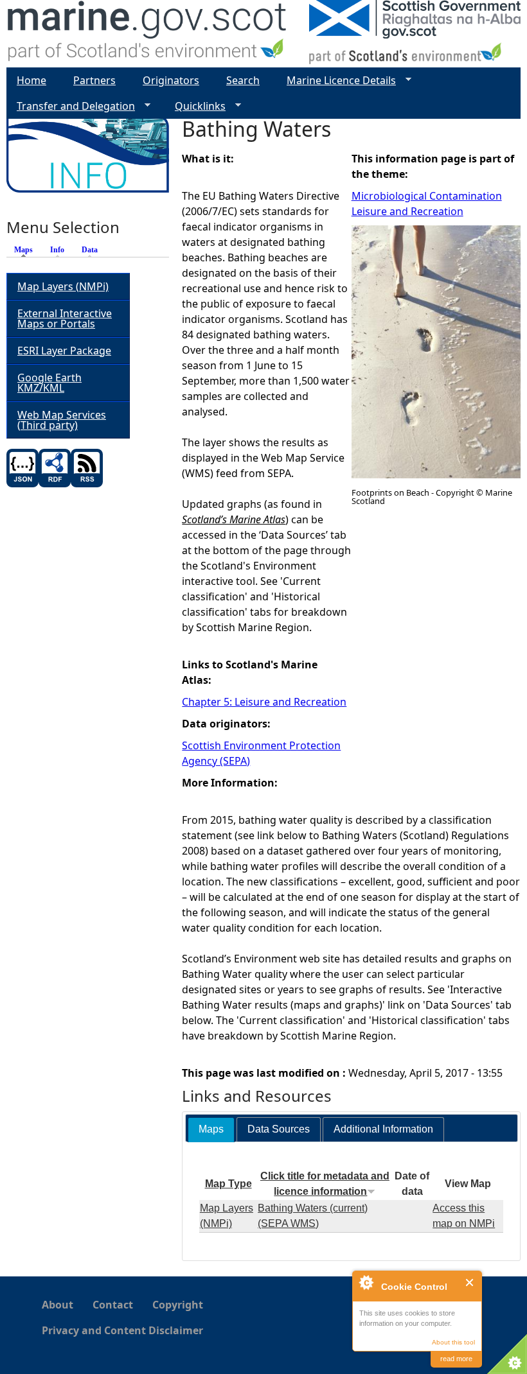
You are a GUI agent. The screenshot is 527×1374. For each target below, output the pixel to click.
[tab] (211, 1129)
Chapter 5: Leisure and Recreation (264, 702)
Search (243, 80)
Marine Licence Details (336, 80)
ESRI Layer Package (64, 351)
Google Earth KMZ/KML (49, 382)
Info (57, 249)
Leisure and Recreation (407, 211)
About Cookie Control (366, 1282)
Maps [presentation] (211, 1129)
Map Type (228, 1183)
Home (31, 80)
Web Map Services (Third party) (61, 420)
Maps (26, 249)
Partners (94, 80)
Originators (171, 80)
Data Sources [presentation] (278, 1129)
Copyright (177, 1305)
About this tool (453, 1342)
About (57, 1305)
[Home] (147, 33)
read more (456, 1358)
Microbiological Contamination (427, 196)
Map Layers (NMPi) (63, 286)
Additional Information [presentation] (383, 1129)
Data (90, 249)
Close (470, 1282)
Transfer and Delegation (70, 106)
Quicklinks (195, 106)
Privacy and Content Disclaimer (122, 1330)
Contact (113, 1305)
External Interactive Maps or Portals (64, 318)
